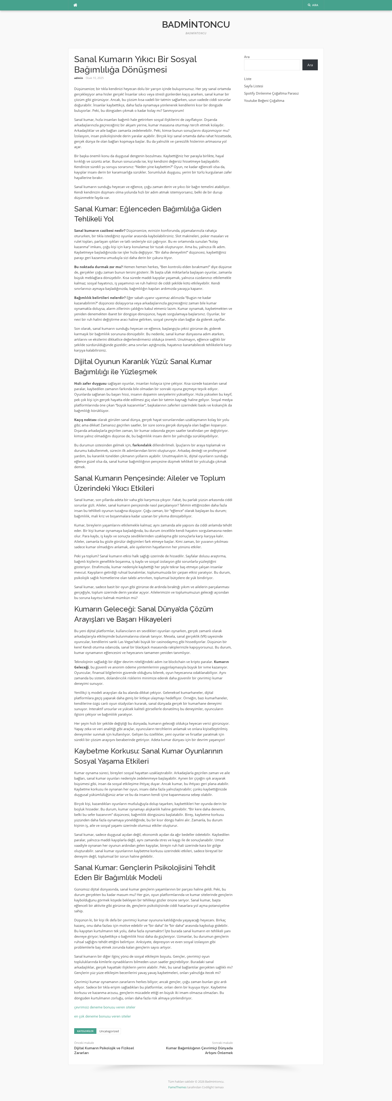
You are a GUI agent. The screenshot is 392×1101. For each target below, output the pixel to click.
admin (78, 78)
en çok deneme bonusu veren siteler (102, 1016)
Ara (247, 56)
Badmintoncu (196, 24)
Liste (247, 78)
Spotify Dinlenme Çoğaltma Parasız (271, 93)
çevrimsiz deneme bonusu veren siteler (104, 1007)
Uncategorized (109, 1031)
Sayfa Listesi (253, 86)
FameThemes (177, 1087)
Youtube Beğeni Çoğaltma (264, 100)
